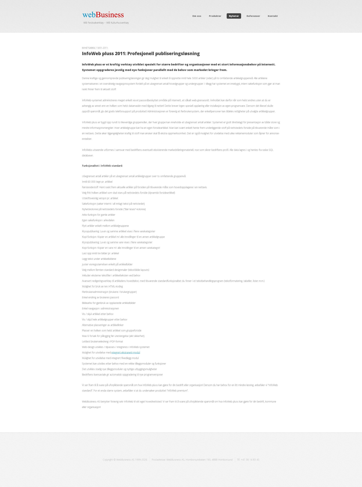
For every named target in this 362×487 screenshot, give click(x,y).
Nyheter (234, 16)
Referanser (253, 16)
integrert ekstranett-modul (126, 352)
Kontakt (273, 16)
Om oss (196, 16)
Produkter (215, 16)
